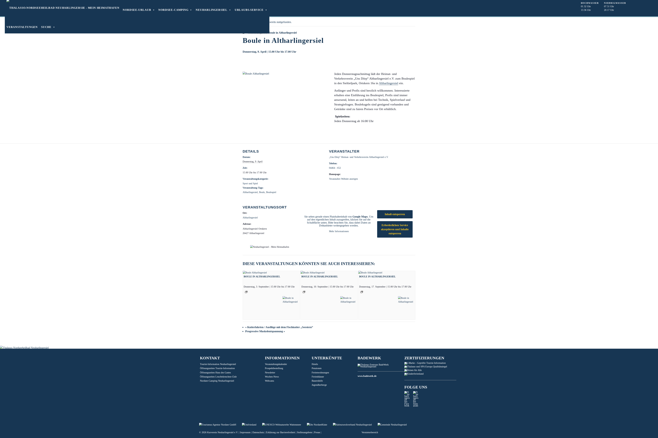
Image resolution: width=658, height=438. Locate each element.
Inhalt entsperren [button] (395, 214)
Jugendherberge (319, 385)
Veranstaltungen (22, 27)
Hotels (315, 364)
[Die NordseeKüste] (320, 424)
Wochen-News (272, 376)
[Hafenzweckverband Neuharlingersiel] (355, 424)
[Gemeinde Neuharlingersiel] (395, 424)
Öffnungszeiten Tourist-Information (217, 368)
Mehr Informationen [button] (339, 231)
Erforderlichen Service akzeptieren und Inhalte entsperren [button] (395, 229)
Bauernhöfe (317, 381)
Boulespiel (271, 192)
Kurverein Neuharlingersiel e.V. (222, 432)
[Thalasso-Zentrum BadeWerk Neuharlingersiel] (381, 366)
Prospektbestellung (274, 368)
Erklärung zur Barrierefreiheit (280, 432)
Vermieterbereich (370, 432)
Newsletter (270, 372)
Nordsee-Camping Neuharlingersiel (217, 381)
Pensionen (316, 368)
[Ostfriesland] (252, 424)
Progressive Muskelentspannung (265, 331)
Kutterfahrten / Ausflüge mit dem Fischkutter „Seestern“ (279, 327)
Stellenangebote (304, 432)
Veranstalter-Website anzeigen (343, 179)
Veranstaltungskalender (276, 364)
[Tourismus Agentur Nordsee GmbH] (220, 424)
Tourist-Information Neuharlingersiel (218, 364)
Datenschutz (258, 432)
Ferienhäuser (318, 376)
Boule (262, 192)
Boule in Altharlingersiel (262, 276)
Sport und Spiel (250, 183)
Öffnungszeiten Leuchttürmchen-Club (218, 376)
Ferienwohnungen (320, 372)
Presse (317, 432)
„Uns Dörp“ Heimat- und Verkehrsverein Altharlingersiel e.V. (358, 157)
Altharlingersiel (388, 83)
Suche (46, 27)
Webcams (269, 381)
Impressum (245, 432)
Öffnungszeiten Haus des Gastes (215, 372)
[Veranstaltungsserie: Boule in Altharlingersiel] (246, 292)
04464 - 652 (335, 168)
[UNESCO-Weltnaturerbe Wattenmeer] (284, 424)
